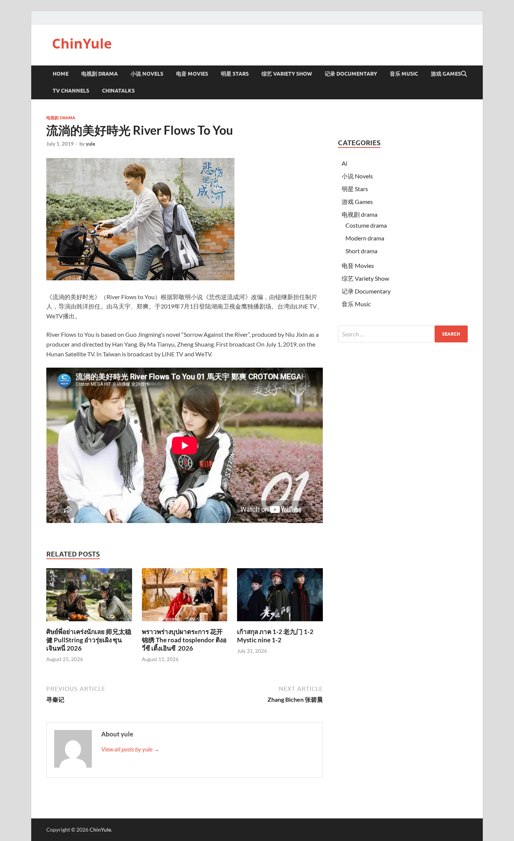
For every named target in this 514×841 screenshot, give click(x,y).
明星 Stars (235, 74)
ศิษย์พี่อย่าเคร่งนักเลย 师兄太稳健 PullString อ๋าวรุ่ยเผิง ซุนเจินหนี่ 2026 (88, 640)
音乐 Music (404, 74)
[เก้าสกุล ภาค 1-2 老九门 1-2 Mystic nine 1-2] (280, 597)
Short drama (361, 250)
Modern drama (364, 238)
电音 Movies (192, 74)
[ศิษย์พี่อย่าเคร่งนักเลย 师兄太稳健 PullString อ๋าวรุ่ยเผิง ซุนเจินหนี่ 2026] (89, 597)
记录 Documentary (351, 74)
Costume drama (366, 225)
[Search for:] (403, 333)
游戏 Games (446, 74)
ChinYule (82, 43)
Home (60, 74)
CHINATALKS (118, 91)
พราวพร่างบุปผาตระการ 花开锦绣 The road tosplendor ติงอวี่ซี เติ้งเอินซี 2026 (184, 640)
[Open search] (464, 74)
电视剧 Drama (99, 74)
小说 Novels (147, 74)
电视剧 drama (60, 117)
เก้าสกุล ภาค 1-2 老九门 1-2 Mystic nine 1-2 (275, 636)
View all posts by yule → (130, 749)
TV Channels (71, 91)
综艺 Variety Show (287, 74)
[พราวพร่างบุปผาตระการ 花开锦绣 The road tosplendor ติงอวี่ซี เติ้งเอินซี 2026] (185, 597)
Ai (344, 163)
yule (90, 144)
